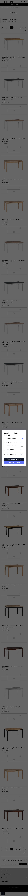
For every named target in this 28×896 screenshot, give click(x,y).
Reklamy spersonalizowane (12, 454)
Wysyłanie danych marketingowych (10, 450)
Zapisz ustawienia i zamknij (14, 459)
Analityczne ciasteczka (11, 445)
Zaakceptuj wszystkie (14, 462)
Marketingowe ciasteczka (12, 442)
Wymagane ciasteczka (11, 438)
